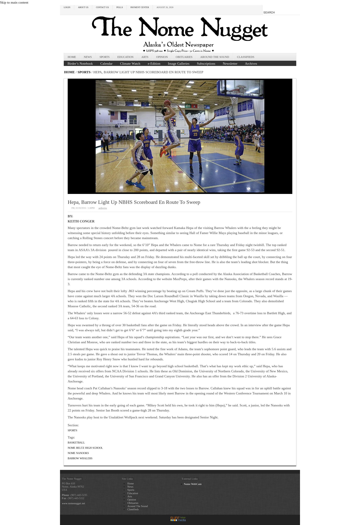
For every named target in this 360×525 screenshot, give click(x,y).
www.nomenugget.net (73, 503)
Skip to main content (14, 2)
